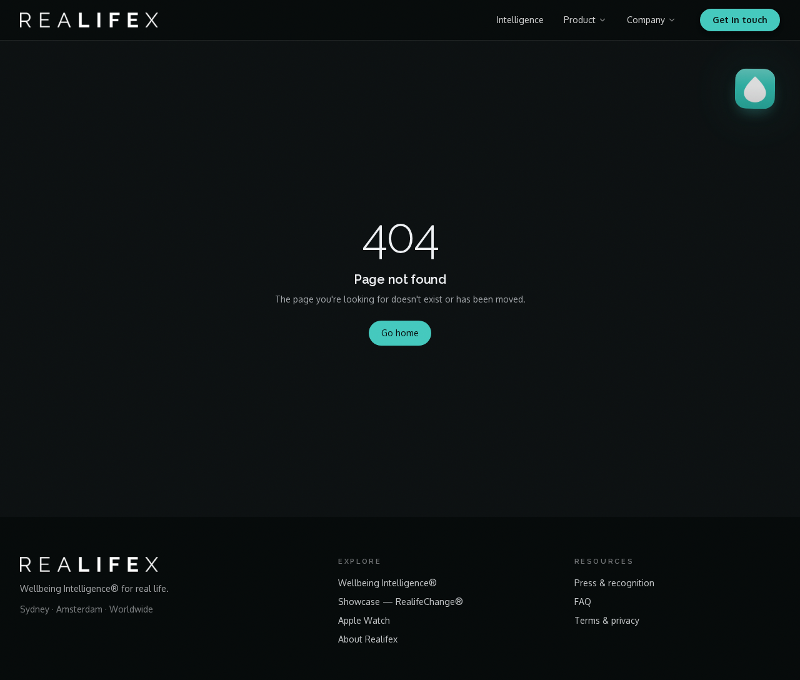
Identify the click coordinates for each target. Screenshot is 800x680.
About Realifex (368, 639)
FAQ (582, 601)
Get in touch (740, 19)
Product (580, 19)
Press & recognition (614, 583)
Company (646, 19)
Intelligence (520, 19)
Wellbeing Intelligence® (387, 583)
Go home (400, 333)
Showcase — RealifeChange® (400, 601)
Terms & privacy (606, 620)
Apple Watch (364, 620)
